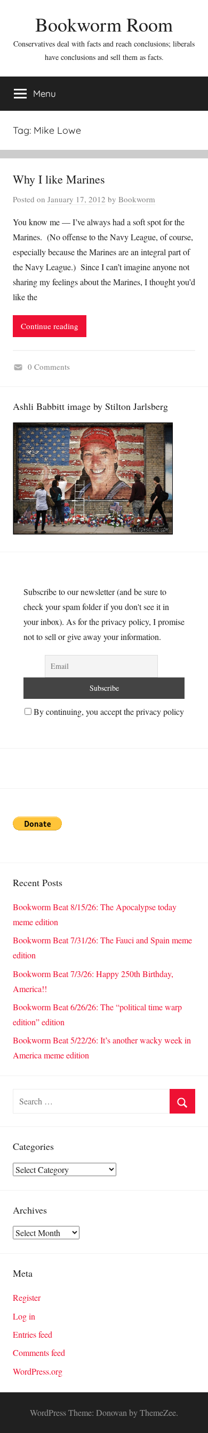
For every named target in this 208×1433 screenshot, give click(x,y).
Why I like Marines (59, 179)
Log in (24, 1316)
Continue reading (49, 326)
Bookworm (136, 199)
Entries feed (32, 1334)
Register (27, 1297)
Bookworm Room (104, 24)
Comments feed (39, 1352)
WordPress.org (37, 1371)
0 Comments (49, 366)
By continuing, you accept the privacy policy (107, 711)
